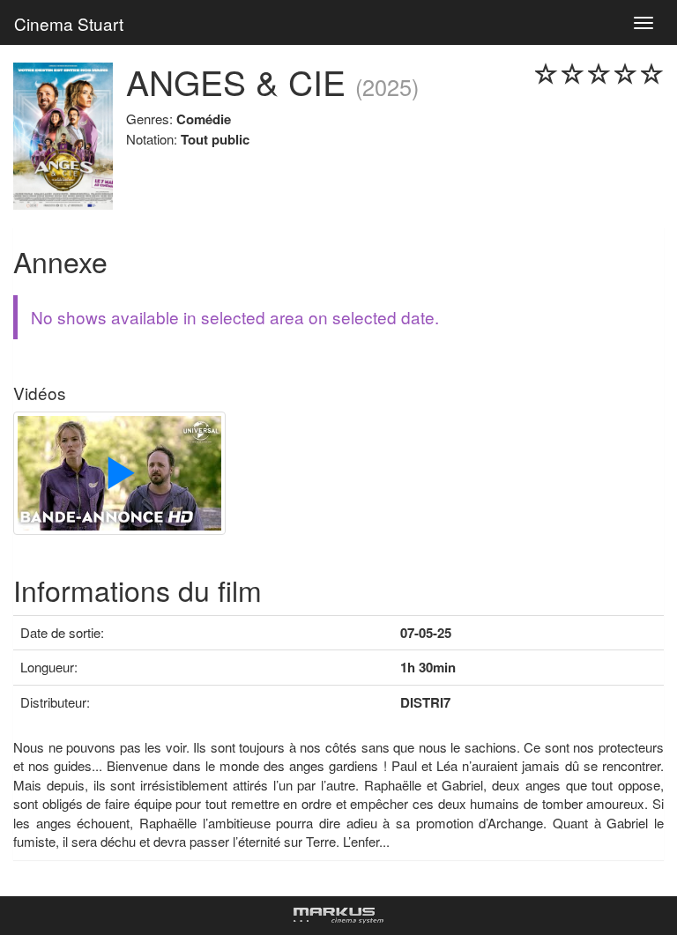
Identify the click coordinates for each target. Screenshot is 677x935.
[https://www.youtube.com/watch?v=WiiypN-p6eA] (119, 475)
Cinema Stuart (68, 23)
